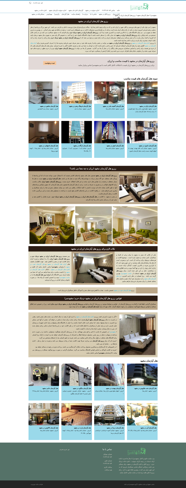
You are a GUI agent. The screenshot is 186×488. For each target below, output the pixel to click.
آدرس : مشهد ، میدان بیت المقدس (48, 109)
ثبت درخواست (50, 63)
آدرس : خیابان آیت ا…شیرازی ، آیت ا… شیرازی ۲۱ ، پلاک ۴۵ (76, 149)
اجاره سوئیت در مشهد (92, 10)
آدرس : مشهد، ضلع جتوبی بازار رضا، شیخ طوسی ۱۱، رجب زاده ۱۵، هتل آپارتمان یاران (142, 110)
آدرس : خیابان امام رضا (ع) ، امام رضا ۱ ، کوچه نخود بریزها (44, 149)
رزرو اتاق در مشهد (105, 14)
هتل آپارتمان (65, 14)
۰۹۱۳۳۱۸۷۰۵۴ (37, 3)
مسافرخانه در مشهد (38, 14)
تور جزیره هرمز (65, 449)
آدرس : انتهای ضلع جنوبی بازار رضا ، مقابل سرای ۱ (109, 392)
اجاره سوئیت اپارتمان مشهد (57, 10)
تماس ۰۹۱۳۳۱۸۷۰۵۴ (108, 10)
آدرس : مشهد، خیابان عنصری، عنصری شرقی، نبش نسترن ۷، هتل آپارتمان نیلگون (76, 392)
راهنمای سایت (75, 14)
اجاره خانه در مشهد (40, 10)
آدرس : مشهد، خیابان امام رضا (115, 109)
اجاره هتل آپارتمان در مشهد (141, 43)
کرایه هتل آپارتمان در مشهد (57, 264)
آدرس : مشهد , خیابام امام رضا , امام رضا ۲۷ (45, 391)
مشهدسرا (153, 15)
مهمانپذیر (49, 14)
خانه (118, 10)
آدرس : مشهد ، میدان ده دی (83, 109)
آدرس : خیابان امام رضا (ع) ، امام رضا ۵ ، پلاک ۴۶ (142, 430)
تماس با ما (93, 14)
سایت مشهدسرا (126, 273)
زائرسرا (56, 14)
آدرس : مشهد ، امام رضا (149, 391)
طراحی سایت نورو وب (37, 484)
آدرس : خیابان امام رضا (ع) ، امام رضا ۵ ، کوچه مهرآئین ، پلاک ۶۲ (76, 432)
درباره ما (85, 14)
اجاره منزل (116, 14)
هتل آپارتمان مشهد (143, 15)
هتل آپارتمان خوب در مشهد (122, 290)
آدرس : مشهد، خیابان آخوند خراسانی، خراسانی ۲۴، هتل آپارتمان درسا (109, 432)
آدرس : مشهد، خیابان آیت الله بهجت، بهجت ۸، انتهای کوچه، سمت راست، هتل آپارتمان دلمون (142, 149)
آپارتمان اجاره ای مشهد (75, 10)
